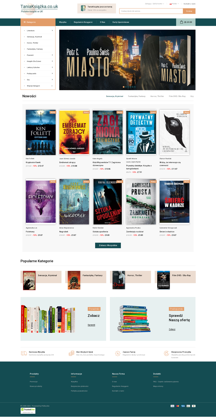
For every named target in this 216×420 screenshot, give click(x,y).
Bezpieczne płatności (79, 386)
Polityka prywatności (79, 391)
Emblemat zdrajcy (67, 162)
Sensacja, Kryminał (34, 37)
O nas (102, 22)
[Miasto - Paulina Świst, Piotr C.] (127, 60)
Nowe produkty (36, 386)
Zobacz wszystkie (108, 245)
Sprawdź (91, 325)
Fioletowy (30, 232)
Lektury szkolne (33, 67)
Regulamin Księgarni (83, 22)
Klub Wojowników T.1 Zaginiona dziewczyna (106, 163)
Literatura (30, 31)
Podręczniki (31, 74)
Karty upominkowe (121, 22)
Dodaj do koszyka (28, 116)
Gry (28, 80)
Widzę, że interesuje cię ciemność (170, 163)
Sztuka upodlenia (100, 232)
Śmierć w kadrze (167, 232)
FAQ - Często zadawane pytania (166, 382)
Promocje (34, 382)
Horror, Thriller (32, 43)
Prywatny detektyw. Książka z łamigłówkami (139, 167)
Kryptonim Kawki (33, 162)
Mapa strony (158, 386)
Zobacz (172, 329)
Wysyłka (62, 22)
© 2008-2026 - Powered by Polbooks (34, 406)
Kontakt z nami (190, 4)
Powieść (30, 55)
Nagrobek (63, 232)
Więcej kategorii (33, 86)
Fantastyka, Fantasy (35, 49)
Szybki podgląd (22, 116)
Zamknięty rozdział (135, 232)
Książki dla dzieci (34, 61)
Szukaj (189, 11)
